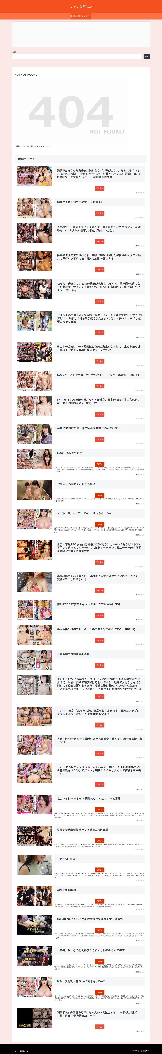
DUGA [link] (99, 464)
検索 (14, 52)
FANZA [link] (99, 188)
